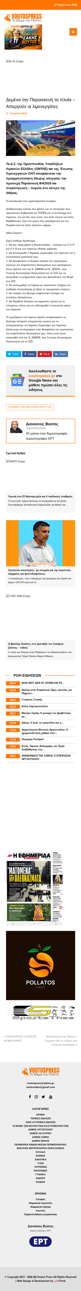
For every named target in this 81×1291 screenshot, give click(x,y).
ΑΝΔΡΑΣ (40, 1178)
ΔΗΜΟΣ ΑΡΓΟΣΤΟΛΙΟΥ (40, 1129)
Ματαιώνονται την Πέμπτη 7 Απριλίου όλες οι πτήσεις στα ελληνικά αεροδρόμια (61, 1040)
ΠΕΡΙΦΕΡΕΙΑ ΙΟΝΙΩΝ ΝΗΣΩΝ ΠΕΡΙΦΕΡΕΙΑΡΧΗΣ (40, 1144)
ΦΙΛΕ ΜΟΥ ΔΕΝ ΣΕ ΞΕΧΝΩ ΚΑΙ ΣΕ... (43, 683)
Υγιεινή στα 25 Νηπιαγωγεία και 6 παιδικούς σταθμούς (40, 496)
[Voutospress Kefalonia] (23, 17)
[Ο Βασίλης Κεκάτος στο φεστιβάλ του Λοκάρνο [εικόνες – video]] (40, 617)
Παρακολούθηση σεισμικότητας (40, 1214)
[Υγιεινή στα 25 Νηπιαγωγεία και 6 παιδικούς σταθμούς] (40, 476)
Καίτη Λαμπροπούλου (35, 706)
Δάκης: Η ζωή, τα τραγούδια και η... (42, 722)
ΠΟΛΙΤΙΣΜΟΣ (40, 1170)
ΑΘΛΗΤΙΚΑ (41, 1159)
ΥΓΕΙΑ (40, 1163)
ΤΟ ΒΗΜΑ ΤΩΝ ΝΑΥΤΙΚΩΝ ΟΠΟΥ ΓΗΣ (29, 407)
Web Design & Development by (41, 1281)
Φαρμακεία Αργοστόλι (40, 1203)
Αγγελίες (40, 1210)
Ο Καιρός (40, 1199)
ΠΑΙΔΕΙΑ (40, 1182)
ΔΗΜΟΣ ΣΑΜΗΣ (40, 1137)
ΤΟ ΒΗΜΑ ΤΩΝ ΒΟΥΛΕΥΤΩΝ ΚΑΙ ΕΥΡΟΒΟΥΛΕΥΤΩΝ (40, 1126)
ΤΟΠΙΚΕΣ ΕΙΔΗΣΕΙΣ (40, 1118)
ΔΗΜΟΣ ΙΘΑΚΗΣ (40, 1141)
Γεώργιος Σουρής (32, 699)
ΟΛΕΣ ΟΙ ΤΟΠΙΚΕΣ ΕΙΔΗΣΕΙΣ (41, 1122)
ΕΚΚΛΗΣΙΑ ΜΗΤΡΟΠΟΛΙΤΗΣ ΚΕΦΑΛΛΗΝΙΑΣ (40, 1148)
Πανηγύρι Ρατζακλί (33, 739)
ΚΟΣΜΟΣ (40, 1156)
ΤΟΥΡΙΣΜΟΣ (40, 1167)
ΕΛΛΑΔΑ (40, 1152)
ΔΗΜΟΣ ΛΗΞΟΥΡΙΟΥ (41, 1133)
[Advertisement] (40, 808)
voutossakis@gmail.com (40, 1087)
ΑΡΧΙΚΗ (40, 1114)
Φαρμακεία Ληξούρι (40, 1207)
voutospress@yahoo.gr (40, 1083)
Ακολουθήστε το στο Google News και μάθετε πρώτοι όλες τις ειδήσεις (48, 380)
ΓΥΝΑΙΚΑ (40, 1174)
